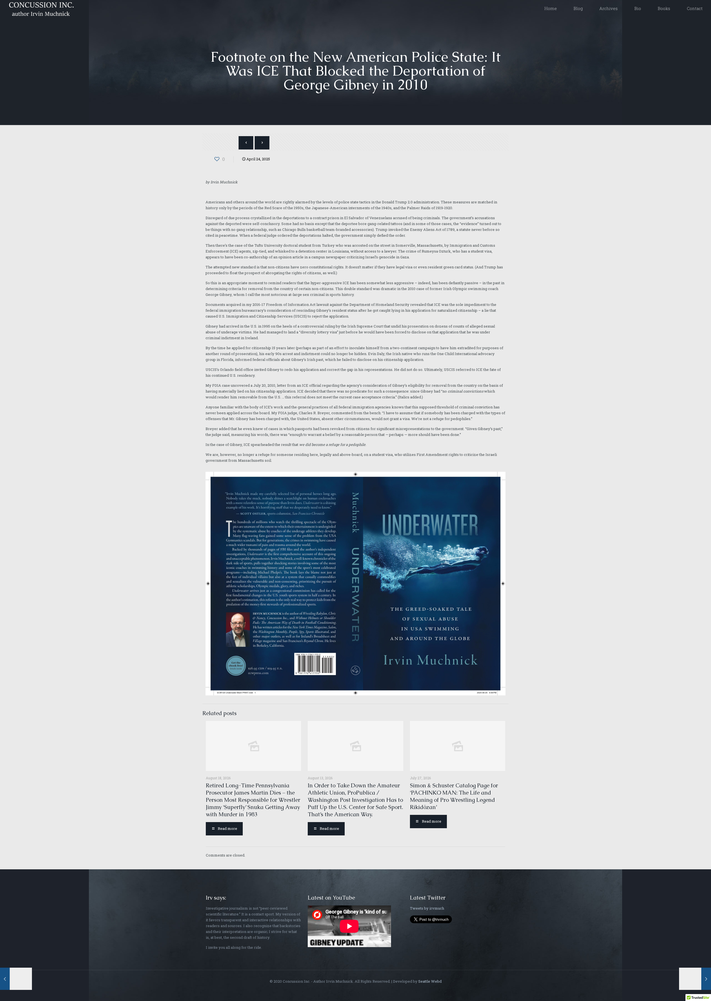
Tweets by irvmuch (427, 908)
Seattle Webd (430, 981)
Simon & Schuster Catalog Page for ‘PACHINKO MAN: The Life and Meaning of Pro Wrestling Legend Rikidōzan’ (454, 796)
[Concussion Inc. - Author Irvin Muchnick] (40, 8)
